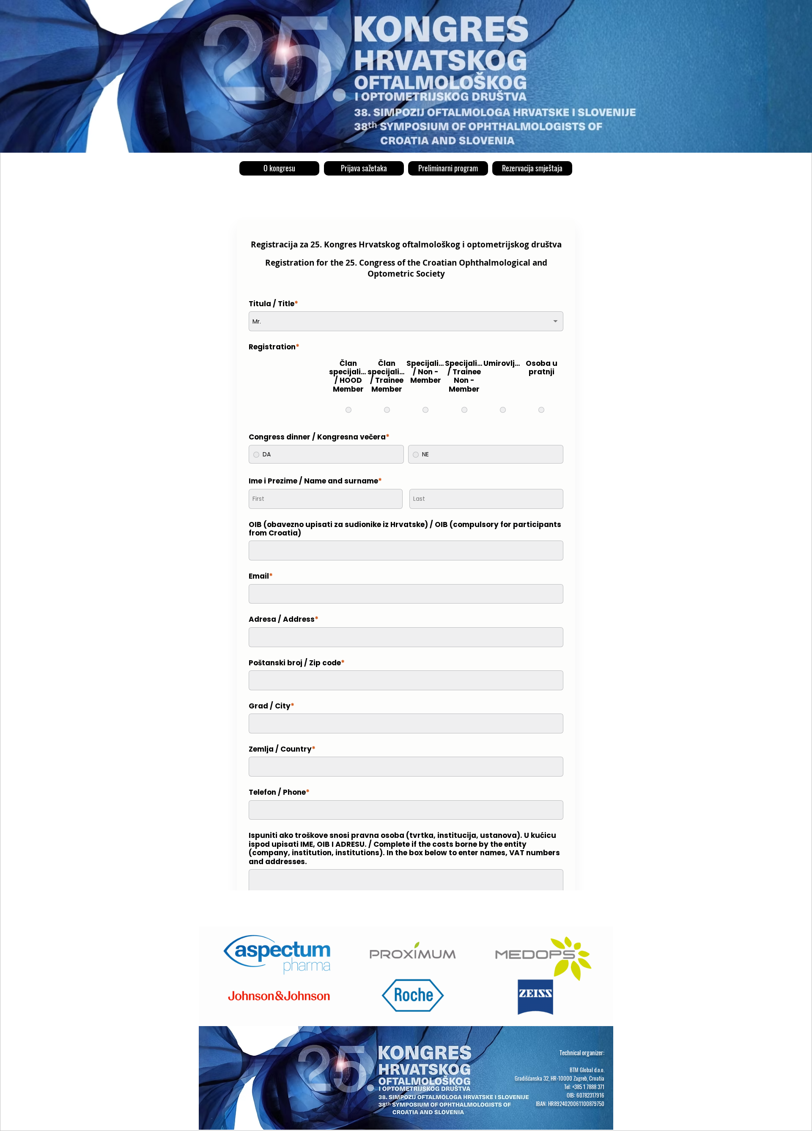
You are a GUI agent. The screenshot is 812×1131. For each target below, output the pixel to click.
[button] (532, 168)
